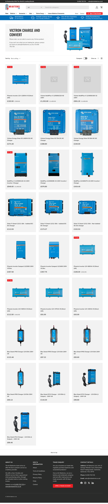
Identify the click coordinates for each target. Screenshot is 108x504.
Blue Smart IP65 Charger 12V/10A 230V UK (87, 352)
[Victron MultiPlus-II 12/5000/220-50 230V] (54, 79)
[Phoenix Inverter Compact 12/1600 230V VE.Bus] (54, 250)
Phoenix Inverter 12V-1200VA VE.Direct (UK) (20, 96)
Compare (79, 58)
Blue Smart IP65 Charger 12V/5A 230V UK (19, 395)
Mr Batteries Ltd (13, 496)
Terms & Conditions (39, 471)
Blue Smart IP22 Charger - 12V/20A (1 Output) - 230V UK (86, 395)
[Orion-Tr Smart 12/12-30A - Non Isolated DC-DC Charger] (87, 207)
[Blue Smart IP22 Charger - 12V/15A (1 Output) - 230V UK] (20, 420)
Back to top (54, 452)
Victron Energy (40, 13)
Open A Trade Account (63, 486)
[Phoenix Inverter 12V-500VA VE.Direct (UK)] (20, 292)
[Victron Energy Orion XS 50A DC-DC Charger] (87, 122)
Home (6, 13)
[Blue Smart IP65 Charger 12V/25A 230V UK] (20, 335)
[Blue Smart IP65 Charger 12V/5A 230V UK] (20, 378)
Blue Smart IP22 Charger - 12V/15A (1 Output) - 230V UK (19, 438)
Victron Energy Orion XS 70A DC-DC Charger (52, 139)
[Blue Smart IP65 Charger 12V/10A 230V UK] (87, 335)
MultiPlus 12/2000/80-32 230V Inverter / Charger (53, 182)
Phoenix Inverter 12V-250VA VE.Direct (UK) (86, 310)
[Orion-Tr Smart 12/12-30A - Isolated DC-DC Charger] (54, 207)
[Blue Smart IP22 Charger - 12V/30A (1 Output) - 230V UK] (54, 378)
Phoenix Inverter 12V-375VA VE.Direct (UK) (52, 310)
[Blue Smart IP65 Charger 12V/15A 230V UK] (54, 335)
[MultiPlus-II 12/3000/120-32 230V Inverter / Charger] (20, 164)
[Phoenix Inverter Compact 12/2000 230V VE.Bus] (20, 250)
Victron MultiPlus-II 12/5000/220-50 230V (52, 96)
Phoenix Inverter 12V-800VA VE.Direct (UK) (86, 267)
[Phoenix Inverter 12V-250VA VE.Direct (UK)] (87, 292)
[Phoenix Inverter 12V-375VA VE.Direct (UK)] (54, 292)
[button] (101, 7)
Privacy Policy (37, 474)
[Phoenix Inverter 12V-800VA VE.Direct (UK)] (87, 250)
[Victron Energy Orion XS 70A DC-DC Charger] (54, 122)
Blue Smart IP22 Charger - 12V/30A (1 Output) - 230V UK (52, 395)
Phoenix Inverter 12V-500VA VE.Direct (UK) (19, 310)
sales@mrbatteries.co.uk (95, 1)
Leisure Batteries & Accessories (56, 13)
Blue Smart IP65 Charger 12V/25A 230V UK (20, 352)
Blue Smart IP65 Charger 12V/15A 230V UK (53, 352)
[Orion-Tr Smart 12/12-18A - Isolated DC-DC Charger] (20, 207)
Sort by (7, 58)
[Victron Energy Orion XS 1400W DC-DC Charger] (20, 122)
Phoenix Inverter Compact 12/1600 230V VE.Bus (53, 267)
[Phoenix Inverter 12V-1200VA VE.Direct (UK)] (20, 79)
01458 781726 (81, 1)
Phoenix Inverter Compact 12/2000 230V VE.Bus (20, 267)
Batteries (12, 13)
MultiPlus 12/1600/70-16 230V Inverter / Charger (87, 182)
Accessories (22, 13)
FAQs (34, 481)
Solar (30, 13)
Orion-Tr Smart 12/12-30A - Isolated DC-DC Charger (53, 224)
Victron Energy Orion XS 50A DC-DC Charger (85, 139)
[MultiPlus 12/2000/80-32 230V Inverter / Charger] (54, 164)
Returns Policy (37, 478)
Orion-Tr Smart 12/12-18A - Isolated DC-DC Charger (20, 224)
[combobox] (57, 7)
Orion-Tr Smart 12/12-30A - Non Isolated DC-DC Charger (87, 224)
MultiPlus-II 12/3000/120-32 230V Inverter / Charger (18, 182)
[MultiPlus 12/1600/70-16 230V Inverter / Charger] (87, 164)
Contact (82, 13)
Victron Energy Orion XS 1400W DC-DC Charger (20, 139)
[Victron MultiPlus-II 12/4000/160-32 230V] (87, 79)
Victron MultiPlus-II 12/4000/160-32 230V (85, 96)
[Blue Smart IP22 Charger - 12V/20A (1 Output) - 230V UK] (87, 378)
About (76, 13)
